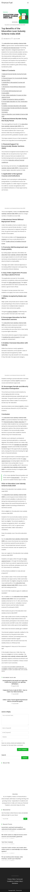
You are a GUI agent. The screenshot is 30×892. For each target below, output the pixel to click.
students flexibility (12, 311)
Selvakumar (6, 38)
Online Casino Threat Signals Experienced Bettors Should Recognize (15, 700)
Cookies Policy (18, 881)
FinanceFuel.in (15, 477)
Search (4, 755)
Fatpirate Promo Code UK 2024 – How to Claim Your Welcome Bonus (15, 691)
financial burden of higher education (14, 422)
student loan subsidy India (14, 669)
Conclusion (5, 112)
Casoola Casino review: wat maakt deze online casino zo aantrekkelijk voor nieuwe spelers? (15, 849)
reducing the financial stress (11, 48)
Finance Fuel (7, 2)
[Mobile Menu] (28, 3)
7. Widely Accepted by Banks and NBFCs (13, 99)
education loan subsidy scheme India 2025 (14, 666)
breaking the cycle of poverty (11, 337)
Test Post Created (7, 842)
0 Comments (11, 831)
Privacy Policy (11, 879)
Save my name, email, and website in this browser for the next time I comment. (13, 744)
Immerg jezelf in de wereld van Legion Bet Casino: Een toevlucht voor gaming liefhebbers (15, 682)
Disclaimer (15, 883)
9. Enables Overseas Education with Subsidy (14, 106)
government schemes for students (10, 668)
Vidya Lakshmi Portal (14, 282)
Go (25, 818)
